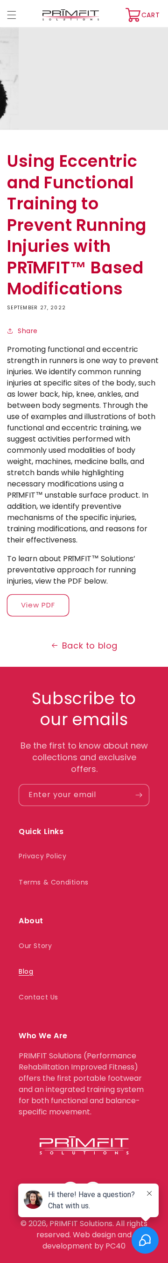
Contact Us (38, 997)
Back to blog (90, 645)
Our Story (35, 945)
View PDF (38, 605)
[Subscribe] (138, 795)
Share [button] (28, 330)
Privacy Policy (42, 856)
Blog (26, 971)
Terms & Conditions (54, 882)
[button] (11, 15)
